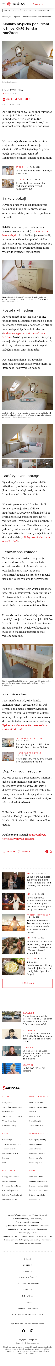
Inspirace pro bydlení (30, 739)
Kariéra (28, 1265)
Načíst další (27, 983)
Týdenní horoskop (38, 915)
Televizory (46, 1240)
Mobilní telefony (28, 1236)
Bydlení (21, 167)
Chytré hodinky (20, 1243)
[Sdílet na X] (51, 851)
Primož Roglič (35, 1121)
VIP (28, 873)
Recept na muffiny (36, 1144)
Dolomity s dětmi (9, 1200)
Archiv (27, 1290)
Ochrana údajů (27, 1277)
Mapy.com (26, 1215)
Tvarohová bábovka (36, 1153)
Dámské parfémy (11, 1240)
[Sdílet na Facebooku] (46, 851)
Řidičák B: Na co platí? (38, 1190)
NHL (4, 1162)
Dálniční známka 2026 (38, 1181)
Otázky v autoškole (37, 1195)
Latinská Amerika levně (12, 1195)
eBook (9, 99)
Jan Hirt (32, 1112)
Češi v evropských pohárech (27, 1222)
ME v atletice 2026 (10, 1153)
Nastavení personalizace (27, 1315)
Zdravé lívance (35, 1149)
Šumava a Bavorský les (11, 1186)
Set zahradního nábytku (37, 1229)
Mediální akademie (27, 1284)
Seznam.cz (38, 4)
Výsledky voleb (8, 1112)
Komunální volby (9, 1125)
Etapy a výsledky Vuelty (38, 1107)
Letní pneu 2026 (36, 1177)
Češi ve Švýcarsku (10, 1190)
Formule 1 (6, 1158)
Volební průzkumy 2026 (12, 1107)
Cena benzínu (35, 1219)
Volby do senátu (9, 1121)
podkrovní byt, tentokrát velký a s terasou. (24, 837)
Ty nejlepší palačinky (37, 1140)
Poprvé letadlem (9, 1181)
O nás (27, 1259)
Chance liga (7, 1140)
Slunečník (12, 1229)
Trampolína (44, 1226)
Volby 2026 (7, 1103)
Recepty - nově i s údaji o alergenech (26, 10)
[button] (27, 60)
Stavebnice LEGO (44, 1236)
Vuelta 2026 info (36, 1103)
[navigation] (3, 4)
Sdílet (21, 99)
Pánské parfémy (34, 1243)
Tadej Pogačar (34, 1116)
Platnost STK (34, 1200)
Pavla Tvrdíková (12, 90)
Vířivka (34, 1233)
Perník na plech (35, 1162)
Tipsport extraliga (9, 1149)
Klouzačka (21, 1229)
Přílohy (32, 959)
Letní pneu (23, 1240)
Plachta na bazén (31, 1226)
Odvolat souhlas (27, 1308)
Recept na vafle (35, 1158)
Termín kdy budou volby (12, 1116)
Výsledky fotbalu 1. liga (11, 1144)
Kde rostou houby (20, 1219)
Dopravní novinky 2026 (38, 1186)
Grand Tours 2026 (36, 1125)
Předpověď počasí (39, 1215)
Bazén (20, 1226)
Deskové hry (35, 1240)
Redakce (27, 1271)
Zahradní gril (24, 1233)
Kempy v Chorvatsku (11, 1177)
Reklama (27, 1296)
